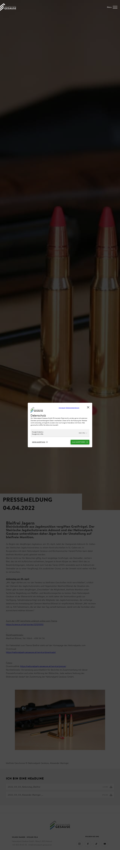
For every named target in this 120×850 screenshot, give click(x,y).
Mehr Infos (82, 433)
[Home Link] (8, 10)
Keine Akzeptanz (38, 442)
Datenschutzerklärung (72, 408)
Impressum (62, 408)
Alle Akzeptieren (79, 442)
